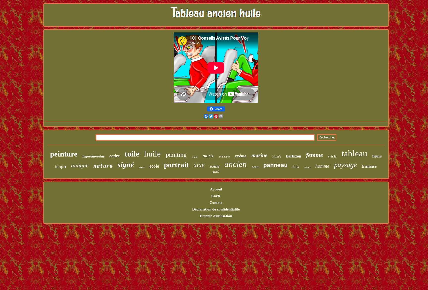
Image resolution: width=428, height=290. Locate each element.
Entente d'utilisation (216, 216)
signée (276, 156)
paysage (345, 165)
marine (259, 155)
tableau (354, 153)
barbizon (293, 156)
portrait (176, 165)
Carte (216, 196)
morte (208, 155)
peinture (64, 154)
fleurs (377, 156)
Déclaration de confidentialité (216, 209)
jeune (141, 167)
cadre (114, 155)
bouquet (60, 167)
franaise (369, 166)
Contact (216, 203)
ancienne (224, 156)
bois (296, 167)
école (195, 157)
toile (132, 153)
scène (214, 166)
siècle (332, 156)
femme (314, 155)
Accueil (216, 189)
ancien (235, 164)
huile (152, 153)
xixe (199, 165)
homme (322, 166)
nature (103, 166)
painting (176, 154)
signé (126, 164)
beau (255, 167)
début (307, 167)
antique (79, 165)
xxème (240, 155)
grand (216, 171)
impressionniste (93, 156)
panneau (275, 165)
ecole (154, 166)
